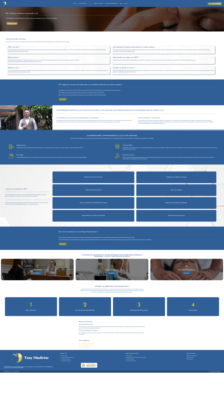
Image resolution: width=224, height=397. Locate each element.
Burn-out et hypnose (85, 347)
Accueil (75, 3)
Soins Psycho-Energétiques (111, 3)
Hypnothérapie (82, 3)
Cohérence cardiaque (98, 3)
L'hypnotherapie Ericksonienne (88, 343)
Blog (121, 3)
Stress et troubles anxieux (86, 345)
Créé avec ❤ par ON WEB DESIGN (214, 371)
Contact (126, 3)
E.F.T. (90, 3)
